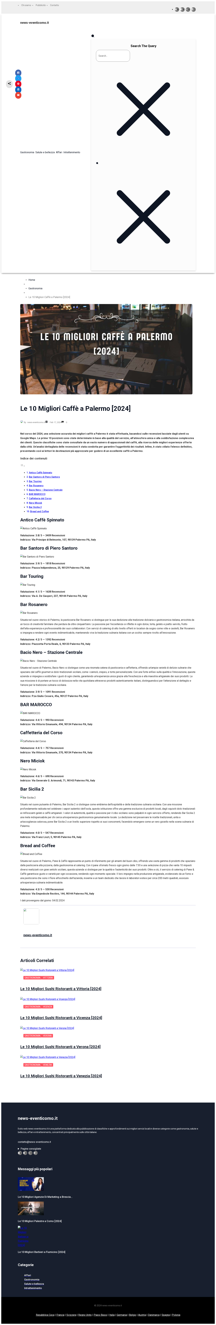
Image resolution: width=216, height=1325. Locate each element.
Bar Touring (35, 481)
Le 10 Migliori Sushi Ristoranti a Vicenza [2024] (61, 1018)
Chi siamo (26, 5)
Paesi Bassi (100, 1314)
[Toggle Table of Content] (22, 465)
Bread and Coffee (39, 511)
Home (31, 279)
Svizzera (71, 1314)
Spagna (166, 1314)
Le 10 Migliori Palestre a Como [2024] (40, 1221)
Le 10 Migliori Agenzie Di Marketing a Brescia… (45, 1196)
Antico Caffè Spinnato (40, 472)
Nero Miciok (35, 503)
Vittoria (48, 977)
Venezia (47, 1065)
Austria (142, 1314)
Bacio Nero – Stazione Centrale (45, 490)
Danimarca (154, 1314)
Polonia (176, 1314)
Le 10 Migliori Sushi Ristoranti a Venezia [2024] (61, 1076)
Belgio (132, 1314)
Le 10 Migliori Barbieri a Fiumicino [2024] (41, 1252)
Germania (122, 1314)
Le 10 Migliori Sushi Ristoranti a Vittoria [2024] (60, 989)
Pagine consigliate (31, 1148)
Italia (112, 1314)
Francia (60, 1314)
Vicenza (47, 1006)
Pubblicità (41, 5)
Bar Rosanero (36, 485)
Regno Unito (85, 1314)
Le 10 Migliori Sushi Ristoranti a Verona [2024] (60, 1047)
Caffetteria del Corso (40, 498)
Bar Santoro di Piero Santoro (44, 477)
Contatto (54, 5)
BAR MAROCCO (37, 494)
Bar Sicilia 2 (35, 507)
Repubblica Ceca (45, 1314)
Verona (47, 1035)
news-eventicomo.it (34, 23)
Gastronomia (35, 288)
